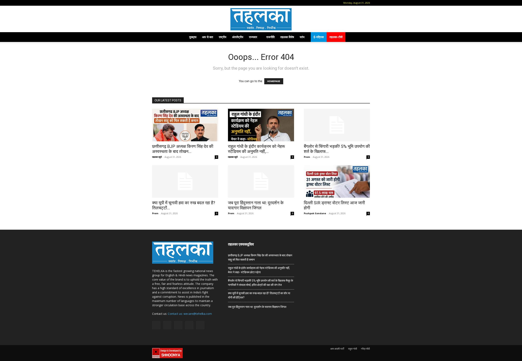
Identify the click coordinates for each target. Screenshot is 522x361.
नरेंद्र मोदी (365, 348)
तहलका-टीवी (336, 37)
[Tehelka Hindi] (261, 19)
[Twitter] (181, 3)
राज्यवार (253, 37)
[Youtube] (188, 3)
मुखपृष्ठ (192, 37)
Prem (307, 156)
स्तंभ (302, 37)
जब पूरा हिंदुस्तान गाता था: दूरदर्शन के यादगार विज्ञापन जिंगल (256, 205)
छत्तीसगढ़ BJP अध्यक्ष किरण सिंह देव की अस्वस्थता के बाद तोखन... (182, 149)
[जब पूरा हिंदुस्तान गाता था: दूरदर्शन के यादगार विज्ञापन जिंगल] (261, 181)
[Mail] (168, 3)
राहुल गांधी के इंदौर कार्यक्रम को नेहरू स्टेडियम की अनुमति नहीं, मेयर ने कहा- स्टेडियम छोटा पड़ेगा (259, 270)
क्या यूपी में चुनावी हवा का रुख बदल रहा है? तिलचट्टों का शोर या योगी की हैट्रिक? (259, 295)
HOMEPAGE (273, 81)
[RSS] (175, 3)
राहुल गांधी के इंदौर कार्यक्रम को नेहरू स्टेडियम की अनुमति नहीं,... (256, 149)
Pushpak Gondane (315, 213)
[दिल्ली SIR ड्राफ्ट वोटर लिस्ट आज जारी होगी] (337, 181)
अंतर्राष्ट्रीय (237, 37)
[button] (155, 2)
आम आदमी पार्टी (337, 348)
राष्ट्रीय (222, 37)
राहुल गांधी (352, 348)
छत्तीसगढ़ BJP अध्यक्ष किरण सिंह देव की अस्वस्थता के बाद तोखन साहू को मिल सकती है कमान (260, 257)
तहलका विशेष (287, 37)
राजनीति (270, 37)
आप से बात (207, 37)
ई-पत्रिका (319, 37)
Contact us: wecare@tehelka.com (190, 314)
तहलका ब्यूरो (157, 156)
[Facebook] (161, 3)
